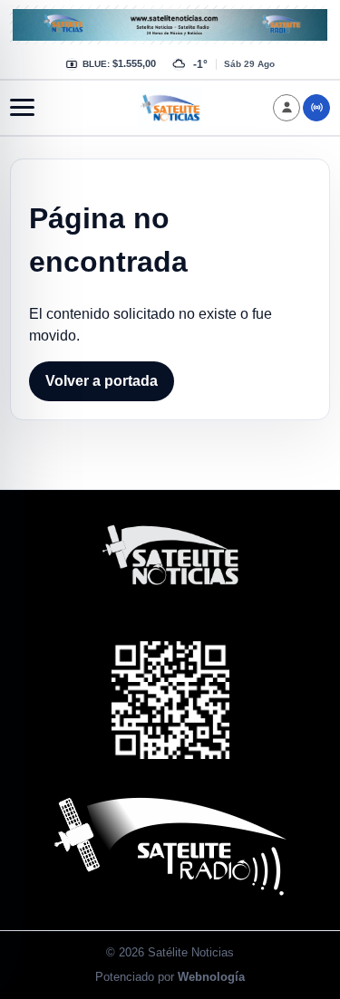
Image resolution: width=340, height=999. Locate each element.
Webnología (211, 977)
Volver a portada (101, 381)
